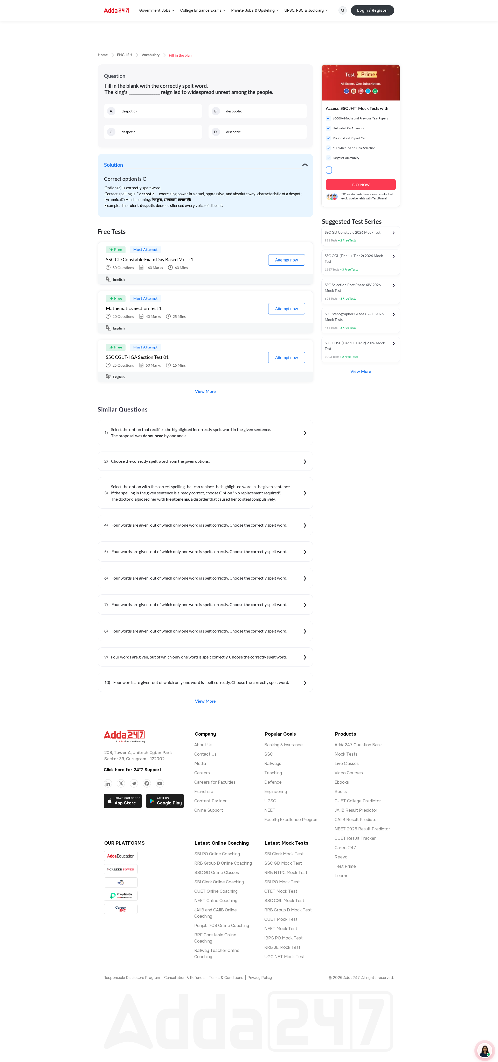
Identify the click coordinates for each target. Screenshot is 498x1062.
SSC (268, 754)
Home (103, 55)
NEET (269, 810)
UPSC (270, 801)
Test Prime (345, 866)
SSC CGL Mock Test (284, 900)
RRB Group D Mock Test (288, 910)
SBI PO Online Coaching (217, 854)
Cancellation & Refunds (184, 977)
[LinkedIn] (108, 783)
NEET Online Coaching (215, 900)
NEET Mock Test (280, 928)
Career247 (345, 847)
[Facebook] (147, 783)
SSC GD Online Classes (216, 872)
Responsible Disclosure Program (132, 977)
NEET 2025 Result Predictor (362, 829)
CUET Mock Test (281, 919)
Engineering (275, 791)
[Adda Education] (121, 856)
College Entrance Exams (201, 10)
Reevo (341, 857)
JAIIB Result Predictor (356, 810)
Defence (273, 782)
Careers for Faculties (215, 782)
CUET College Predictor (358, 801)
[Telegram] (134, 783)
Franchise (203, 791)
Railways (272, 763)
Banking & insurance (283, 745)
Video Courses (349, 773)
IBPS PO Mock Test (283, 938)
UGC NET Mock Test (284, 956)
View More (205, 391)
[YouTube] (160, 783)
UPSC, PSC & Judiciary (304, 10)
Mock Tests (346, 754)
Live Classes (347, 763)
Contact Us (205, 754)
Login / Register (372, 10)
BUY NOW (361, 185)
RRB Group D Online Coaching (223, 863)
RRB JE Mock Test (282, 947)
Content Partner (210, 801)
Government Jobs (154, 10)
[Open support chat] (484, 1050)
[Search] (342, 10)
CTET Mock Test (280, 891)
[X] (121, 783)
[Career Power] (121, 869)
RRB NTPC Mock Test (285, 872)
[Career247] (121, 909)
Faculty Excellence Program (291, 819)
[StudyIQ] (121, 882)
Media (200, 763)
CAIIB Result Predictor (356, 819)
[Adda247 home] (116, 10)
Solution (113, 165)
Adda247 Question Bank (358, 745)
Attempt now (286, 260)
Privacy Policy (260, 977)
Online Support (208, 810)
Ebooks (342, 782)
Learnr (341, 875)
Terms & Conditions (226, 977)
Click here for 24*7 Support (132, 769)
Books (341, 791)
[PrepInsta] (121, 896)
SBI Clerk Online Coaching (219, 882)
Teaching (273, 773)
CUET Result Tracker (355, 838)
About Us (203, 745)
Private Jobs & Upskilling (253, 10)
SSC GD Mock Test (283, 863)
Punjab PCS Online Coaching (221, 925)
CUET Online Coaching (216, 891)
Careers (202, 773)
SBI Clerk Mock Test (284, 854)
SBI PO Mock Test (282, 882)
